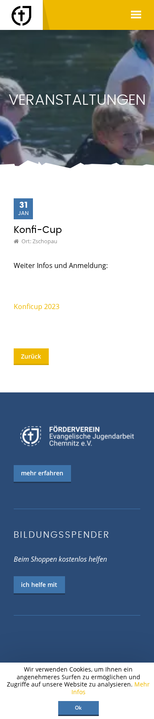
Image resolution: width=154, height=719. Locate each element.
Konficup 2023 (36, 306)
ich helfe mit (39, 585)
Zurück (31, 356)
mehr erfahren (42, 473)
